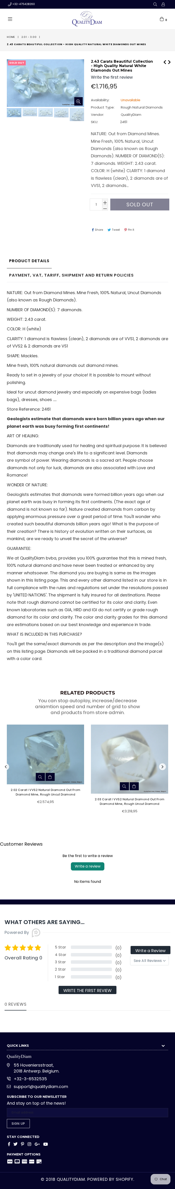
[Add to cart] (50, 777)
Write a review (87, 866)
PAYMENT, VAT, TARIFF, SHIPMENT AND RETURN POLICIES (71, 275)
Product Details (29, 261)
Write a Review (150, 950)
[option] (13, 113)
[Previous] (164, 61)
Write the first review (87, 990)
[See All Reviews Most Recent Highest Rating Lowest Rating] (149, 960)
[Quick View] (40, 777)
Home (11, 37)
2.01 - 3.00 (29, 37)
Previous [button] (5, 766)
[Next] (169, 61)
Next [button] (162, 766)
